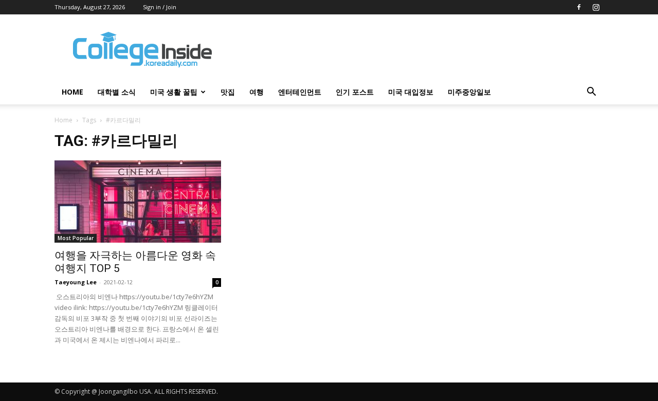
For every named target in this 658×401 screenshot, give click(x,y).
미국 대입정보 (410, 92)
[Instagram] (596, 7)
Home (63, 120)
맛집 (228, 92)
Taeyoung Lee (75, 282)
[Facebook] (579, 7)
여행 (256, 92)
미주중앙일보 (469, 92)
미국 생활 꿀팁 (173, 92)
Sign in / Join (159, 7)
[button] (591, 93)
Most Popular (76, 238)
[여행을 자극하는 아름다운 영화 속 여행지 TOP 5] (137, 201)
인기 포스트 (355, 92)
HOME (72, 92)
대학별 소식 (117, 92)
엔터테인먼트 (299, 92)
